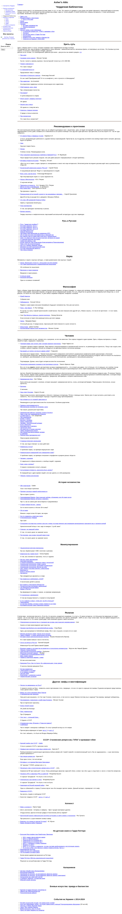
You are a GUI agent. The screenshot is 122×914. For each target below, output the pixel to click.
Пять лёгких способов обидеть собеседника (34, 568)
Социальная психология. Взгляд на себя (33, 567)
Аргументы (23, 573)
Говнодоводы (24, 602)
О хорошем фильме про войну (30, 239)
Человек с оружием (26, 458)
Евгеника (23, 386)
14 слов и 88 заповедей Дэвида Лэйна (32, 200)
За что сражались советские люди (31, 516)
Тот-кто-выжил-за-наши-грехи (30, 852)
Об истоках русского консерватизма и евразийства (37, 235)
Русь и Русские (28, 19)
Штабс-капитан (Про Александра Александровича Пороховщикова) (42, 242)
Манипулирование (29, 27)
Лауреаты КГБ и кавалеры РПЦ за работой (34, 774)
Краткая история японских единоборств (33, 890)
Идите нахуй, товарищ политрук (30, 98)
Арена (22, 321)
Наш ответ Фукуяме (26, 392)
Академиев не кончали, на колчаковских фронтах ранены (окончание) (42, 875)
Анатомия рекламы (26, 561)
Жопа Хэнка (24, 327)
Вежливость (24, 570)
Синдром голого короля (27, 58)
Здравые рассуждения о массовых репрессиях (35, 749)
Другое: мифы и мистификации (30, 30)
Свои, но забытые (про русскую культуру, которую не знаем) (40, 238)
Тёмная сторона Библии (28, 650)
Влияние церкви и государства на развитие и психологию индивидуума (43, 648)
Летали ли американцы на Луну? (31, 685)
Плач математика (26, 206)
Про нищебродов (25, 417)
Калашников (27, 36)
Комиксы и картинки (8, 17)
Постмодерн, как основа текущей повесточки (34, 535)
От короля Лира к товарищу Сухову (31, 136)
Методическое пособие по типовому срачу (34, 407)
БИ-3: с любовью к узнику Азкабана (34, 843)
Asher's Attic (61, 2)
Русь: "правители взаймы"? (29, 224)
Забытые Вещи (7, 31)
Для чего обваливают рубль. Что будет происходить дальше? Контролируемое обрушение (50, 904)
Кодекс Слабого (25, 418)
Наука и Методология (27, 179)
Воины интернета (10, 25)
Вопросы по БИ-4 (28, 845)
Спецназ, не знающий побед (29, 529)
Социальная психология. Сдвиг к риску (33, 564)
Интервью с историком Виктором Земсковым (35, 762)
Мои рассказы (9, 10)
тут (80, 52)
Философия (24, 22)
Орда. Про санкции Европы (29, 907)
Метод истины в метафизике (29, 187)
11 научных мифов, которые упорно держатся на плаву (38, 604)
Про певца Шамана (26, 250)
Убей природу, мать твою (28, 87)
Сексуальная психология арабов (30, 651)
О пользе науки (25, 276)
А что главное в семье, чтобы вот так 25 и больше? (37, 601)
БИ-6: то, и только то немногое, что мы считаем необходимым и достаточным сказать (51, 846)
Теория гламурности (27, 64)
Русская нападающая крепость (30, 248)
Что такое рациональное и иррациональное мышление (38, 264)
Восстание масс (25, 188)
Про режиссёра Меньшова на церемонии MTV (35, 233)
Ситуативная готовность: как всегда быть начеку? (36, 470)
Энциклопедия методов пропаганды (31, 548)
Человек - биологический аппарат (31, 423)
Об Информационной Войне (29, 587)
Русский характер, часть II (29, 227)
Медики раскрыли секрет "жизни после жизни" (35, 634)
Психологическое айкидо (28, 893)
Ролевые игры (7, 26)
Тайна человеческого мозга (29, 430)
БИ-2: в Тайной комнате (30, 839)
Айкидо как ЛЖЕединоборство (30, 891)
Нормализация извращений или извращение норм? (37, 452)
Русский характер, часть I (28, 226)
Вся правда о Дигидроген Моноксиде (32, 584)
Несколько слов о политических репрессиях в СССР (37, 768)
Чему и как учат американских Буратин (33, 414)
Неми (6, 19)
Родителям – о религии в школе (30, 675)
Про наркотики (25, 81)
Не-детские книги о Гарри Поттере (34, 34)
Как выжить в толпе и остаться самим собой (35, 351)
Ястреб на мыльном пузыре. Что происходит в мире (37, 903)
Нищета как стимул (26, 104)
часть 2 (51, 730)
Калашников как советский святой (31, 877)
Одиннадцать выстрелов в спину (31, 779)
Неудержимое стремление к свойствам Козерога (36, 700)
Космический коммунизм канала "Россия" (33, 168)
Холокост (26, 33)
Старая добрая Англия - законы (30, 504)
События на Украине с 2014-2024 (33, 39)
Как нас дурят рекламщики (29, 559)
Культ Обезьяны (25, 424)
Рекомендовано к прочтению (29, 18)
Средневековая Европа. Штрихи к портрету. (34, 499)
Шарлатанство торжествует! (29, 554)
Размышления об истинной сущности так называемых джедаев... (41, 194)
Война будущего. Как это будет (30, 909)
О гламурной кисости (27, 69)
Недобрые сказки (10, 11)
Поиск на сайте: (5, 46)
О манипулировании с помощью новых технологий (37, 562)
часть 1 (44, 730)
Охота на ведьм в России (28, 642)
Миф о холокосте (26, 807)
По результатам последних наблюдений (33, 586)
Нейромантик (24, 302)
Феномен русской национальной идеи (32, 247)
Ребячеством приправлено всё (30, 435)
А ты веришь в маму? (27, 672)
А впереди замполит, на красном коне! (32, 878)
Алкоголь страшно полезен (29, 110)
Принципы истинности (27, 185)
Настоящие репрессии (27, 756)
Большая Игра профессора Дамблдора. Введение (36, 834)
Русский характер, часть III (29, 229)
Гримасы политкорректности (29, 405)
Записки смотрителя (8, 8)
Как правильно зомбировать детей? (31, 579)
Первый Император (26, 232)
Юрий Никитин (25, 296)
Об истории (24, 510)
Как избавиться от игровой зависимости (33, 399)
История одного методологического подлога (34, 637)
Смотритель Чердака (9, 5)
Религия (22, 28)
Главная (20, 4)
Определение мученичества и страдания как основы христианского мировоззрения (47, 622)
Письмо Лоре (24, 673)
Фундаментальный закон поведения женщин (34, 605)
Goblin (41, 743)
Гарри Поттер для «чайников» (30, 851)
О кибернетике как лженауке (29, 694)
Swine (7, 20)
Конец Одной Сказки (27, 706)
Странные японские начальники (30, 441)
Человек (22, 24)
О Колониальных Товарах (28, 517)
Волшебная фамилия (27, 872)
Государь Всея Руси (26, 230)
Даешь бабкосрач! (26, 421)
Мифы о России (25, 589)
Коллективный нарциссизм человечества (33, 328)
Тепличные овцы (25, 427)
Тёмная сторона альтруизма (29, 476)
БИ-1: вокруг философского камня (34, 837)
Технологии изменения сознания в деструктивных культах (39, 364)
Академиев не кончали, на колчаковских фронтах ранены (38, 874)
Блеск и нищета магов (27, 571)
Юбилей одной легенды (28, 880)
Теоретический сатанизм (28, 676)
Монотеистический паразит (29, 653)
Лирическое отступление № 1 (32, 840)
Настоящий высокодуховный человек (32, 432)
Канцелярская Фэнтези (27, 849)
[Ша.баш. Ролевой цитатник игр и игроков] (8, 38)
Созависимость (25, 415)
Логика (22, 149)
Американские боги (26, 379)
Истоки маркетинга (26, 669)
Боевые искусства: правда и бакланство (36, 37)
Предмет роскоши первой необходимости (33, 491)
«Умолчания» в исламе (27, 670)
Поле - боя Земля (26, 308)
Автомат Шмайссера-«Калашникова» (32, 871)
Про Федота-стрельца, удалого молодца (37, 315)
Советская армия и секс (28, 241)
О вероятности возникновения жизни (32, 654)
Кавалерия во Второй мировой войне (32, 785)
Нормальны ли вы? (26, 447)
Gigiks (7, 23)
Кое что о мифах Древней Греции (31, 245)
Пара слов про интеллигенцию (30, 244)
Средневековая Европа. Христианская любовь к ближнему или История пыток (45, 497)
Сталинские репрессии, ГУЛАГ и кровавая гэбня (38, 31)
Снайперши (24, 724)
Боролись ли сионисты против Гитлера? (33, 821)
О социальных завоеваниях (29, 595)
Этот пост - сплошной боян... (29, 717)
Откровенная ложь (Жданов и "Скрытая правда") (36, 723)
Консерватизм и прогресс (28, 426)
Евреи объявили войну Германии (31, 823)
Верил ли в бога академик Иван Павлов (33, 692)
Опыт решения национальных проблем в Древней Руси (38, 155)
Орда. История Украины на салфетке (32, 910)
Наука (22, 21)
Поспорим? (24, 93)
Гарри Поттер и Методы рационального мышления (36, 858)
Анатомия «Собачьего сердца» (30, 75)
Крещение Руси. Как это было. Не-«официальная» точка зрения (41, 663)
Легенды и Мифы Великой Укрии (31, 906)
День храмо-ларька (26, 656)
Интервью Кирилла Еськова (29, 160)
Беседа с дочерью (26, 420)
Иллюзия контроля (26, 277)
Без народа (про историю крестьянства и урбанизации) (38, 236)
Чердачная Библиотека (9, 16)
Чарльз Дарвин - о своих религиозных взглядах (35, 635)
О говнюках (24, 433)
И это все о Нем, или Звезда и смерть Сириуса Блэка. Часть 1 (43, 848)
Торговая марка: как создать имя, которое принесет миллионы (40, 343)
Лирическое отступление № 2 (32, 842)
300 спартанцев (25, 485)
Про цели (23, 55)
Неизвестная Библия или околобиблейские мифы (36, 628)
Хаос (21, 143)
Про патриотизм (25, 116)
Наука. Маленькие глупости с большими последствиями (38, 263)
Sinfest (7, 22)
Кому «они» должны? (27, 464)
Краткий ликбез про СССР (28, 743)
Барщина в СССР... (26, 791)
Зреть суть (23, 16)
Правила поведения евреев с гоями (31, 657)
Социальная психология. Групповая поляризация (36, 565)
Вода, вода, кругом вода (28, 174)
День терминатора (26, 711)
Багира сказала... (25, 211)
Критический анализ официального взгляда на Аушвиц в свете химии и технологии (47, 815)
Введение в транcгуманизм (29, 270)
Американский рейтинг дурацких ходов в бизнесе (36, 412)
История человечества (30, 25)
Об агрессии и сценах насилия (30, 429)
